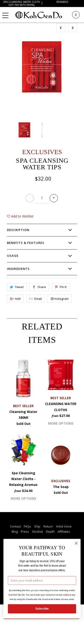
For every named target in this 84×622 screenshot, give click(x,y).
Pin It (63, 287)
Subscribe (42, 608)
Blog (15, 531)
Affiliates (64, 531)
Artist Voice (64, 526)
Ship (37, 526)
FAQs (27, 526)
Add (18, 299)
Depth (50, 531)
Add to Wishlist (22, 216)
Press (25, 531)
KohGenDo (43, 14)
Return (48, 526)
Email (38, 299)
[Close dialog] (76, 543)
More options (61, 423)
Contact (15, 526)
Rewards (62, 2)
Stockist (37, 531)
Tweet (19, 287)
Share (41, 287)
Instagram (61, 299)
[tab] (42, 230)
